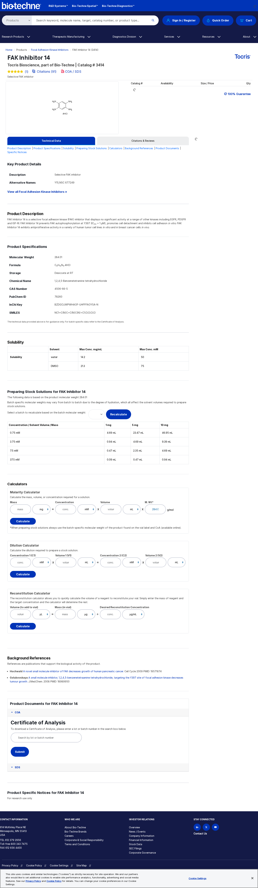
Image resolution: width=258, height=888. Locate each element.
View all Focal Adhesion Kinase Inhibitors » (37, 191)
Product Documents (167, 148)
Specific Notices (17, 152)
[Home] (21, 5)
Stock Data (135, 844)
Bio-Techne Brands (76, 831)
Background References (139, 148)
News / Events (137, 831)
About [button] (247, 36)
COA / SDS (73, 71)
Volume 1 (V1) (63, 555)
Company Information (141, 835)
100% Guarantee (239, 94)
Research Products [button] (13, 36)
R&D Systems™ (58, 5)
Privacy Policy (10, 865)
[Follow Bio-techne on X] (206, 827)
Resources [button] (208, 36)
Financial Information (141, 839)
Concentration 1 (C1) (23, 555)
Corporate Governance (142, 852)
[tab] (51, 141)
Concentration (64, 502)
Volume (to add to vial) (24, 607)
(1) (26, 72)
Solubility (68, 148)
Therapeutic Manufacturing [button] (68, 36)
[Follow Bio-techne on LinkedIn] (197, 827)
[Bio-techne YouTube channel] (215, 827)
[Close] (252, 878)
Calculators (115, 148)
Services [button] (169, 36)
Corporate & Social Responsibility (84, 839)
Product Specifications (47, 148)
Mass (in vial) (63, 607)
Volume (105, 502)
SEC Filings (135, 848)
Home (9, 49)
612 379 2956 (13, 839)
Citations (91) (46, 71)
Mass (13, 502)
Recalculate (118, 414)
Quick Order (220, 20)
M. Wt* (149, 502)
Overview (134, 827)
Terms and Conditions (77, 844)
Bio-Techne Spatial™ (85, 5)
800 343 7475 (19, 843)
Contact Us (200, 833)
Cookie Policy (34, 865)
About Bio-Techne (75, 827)
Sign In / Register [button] (184, 20)
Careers (69, 835)
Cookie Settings (59, 865)
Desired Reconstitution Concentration (124, 607)
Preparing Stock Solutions (91, 148)
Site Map (81, 865)
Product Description (19, 148)
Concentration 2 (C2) (113, 555)
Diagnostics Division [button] (125, 36)
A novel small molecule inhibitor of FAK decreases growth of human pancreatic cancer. (73, 671)
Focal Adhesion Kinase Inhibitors (49, 49)
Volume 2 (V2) (154, 555)
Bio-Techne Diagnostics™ (118, 5)
